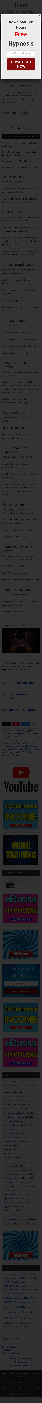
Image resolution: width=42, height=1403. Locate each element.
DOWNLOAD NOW (21, 64)
